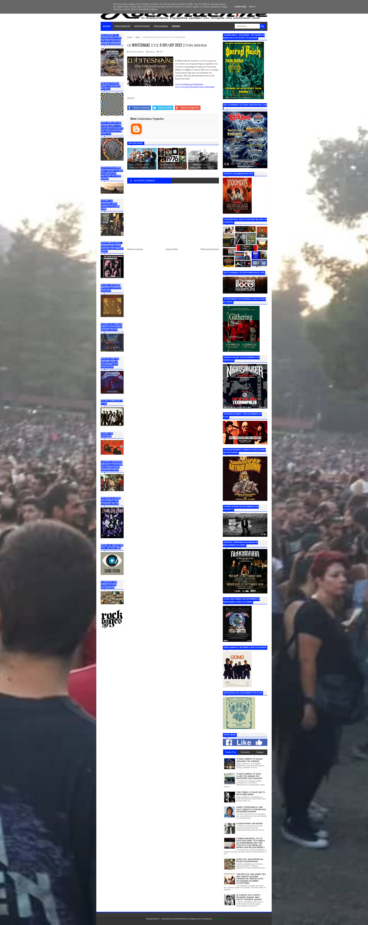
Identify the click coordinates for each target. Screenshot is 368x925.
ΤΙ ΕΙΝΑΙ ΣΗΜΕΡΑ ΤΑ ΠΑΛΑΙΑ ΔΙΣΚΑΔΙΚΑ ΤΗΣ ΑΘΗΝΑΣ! (249, 760)
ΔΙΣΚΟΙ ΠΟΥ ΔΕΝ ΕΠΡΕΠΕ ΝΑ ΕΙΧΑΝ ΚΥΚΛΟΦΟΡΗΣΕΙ (249, 860)
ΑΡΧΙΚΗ (107, 26)
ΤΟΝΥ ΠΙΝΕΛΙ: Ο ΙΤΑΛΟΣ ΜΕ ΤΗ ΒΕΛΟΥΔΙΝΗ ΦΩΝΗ (250, 793)
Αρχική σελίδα (172, 249)
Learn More (240, 7)
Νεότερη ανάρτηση (135, 249)
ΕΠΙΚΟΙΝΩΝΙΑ (161, 26)
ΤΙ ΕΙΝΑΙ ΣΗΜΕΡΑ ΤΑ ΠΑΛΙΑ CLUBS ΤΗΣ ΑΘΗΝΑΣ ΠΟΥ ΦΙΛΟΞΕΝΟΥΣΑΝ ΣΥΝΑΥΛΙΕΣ (249, 776)
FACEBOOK (176, 26)
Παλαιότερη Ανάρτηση (210, 249)
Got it (252, 7)
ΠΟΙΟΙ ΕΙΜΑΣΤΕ (122, 26)
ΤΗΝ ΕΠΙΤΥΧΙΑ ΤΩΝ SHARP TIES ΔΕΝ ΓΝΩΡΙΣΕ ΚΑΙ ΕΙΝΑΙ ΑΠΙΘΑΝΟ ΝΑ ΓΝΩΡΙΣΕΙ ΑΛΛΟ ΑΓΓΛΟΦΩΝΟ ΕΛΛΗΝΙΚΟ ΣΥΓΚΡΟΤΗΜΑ (251, 878)
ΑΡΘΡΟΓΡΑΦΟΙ (142, 26)
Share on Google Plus (190, 108)
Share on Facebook (141, 108)
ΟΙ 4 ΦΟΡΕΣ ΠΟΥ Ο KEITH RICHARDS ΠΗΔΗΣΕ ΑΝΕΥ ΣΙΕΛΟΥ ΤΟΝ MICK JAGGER (248, 897)
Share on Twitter (165, 108)
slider (161, 52)
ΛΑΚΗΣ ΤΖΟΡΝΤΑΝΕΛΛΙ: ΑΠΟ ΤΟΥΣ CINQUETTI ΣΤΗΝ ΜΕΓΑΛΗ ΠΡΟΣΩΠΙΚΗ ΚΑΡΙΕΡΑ (251, 809)
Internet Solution (218, 919)
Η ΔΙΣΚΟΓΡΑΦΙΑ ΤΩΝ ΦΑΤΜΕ (249, 824)
